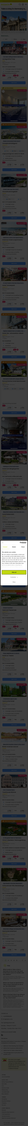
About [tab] (23, 546)
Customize (13, 577)
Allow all (14, 572)
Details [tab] (14, 546)
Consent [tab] (5, 546)
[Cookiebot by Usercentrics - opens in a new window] (20, 543)
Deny (14, 582)
